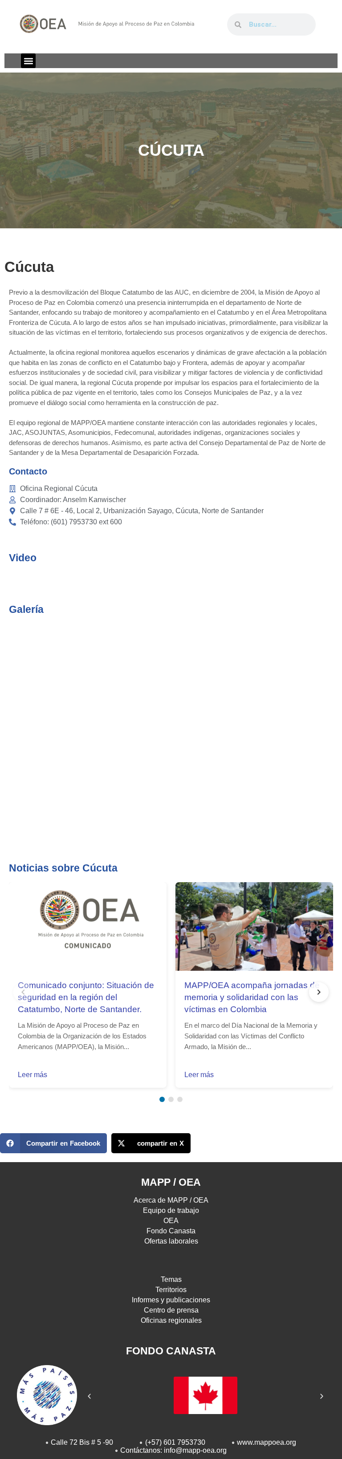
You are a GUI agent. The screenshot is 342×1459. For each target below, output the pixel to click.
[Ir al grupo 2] (171, 1099)
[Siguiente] (319, 992)
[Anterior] (23, 992)
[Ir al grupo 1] (162, 1099)
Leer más (32, 1074)
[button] (28, 60)
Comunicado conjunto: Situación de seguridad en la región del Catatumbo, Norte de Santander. (86, 997)
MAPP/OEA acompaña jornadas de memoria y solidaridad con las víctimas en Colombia (252, 997)
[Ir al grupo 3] (180, 1099)
